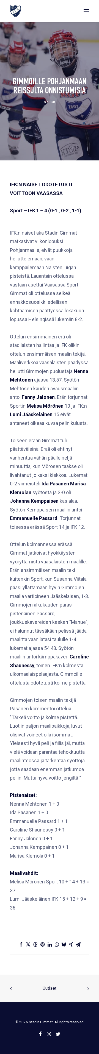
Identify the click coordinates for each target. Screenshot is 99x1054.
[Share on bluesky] (64, 944)
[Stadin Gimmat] (15, 11)
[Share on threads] (35, 944)
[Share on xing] (71, 944)
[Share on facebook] (21, 944)
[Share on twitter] (28, 944)
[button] (86, 11)
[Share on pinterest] (42, 944)
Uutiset (49, 988)
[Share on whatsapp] (56, 944)
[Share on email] (78, 944)
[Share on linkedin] (49, 944)
